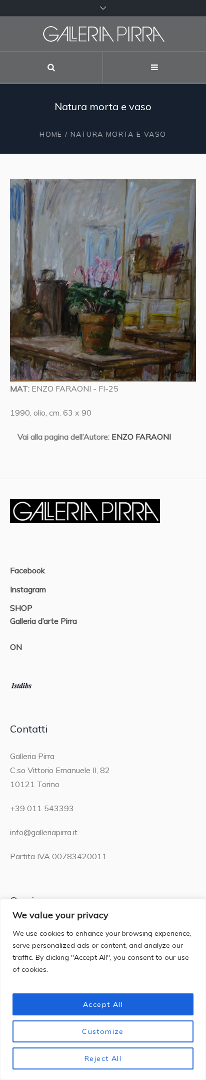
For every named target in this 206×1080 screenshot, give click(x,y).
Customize (103, 1031)
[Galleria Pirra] (103, 34)
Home (51, 134)
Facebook (27, 570)
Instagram (28, 589)
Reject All (103, 1058)
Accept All (103, 1004)
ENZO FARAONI (141, 437)
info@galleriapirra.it (44, 832)
